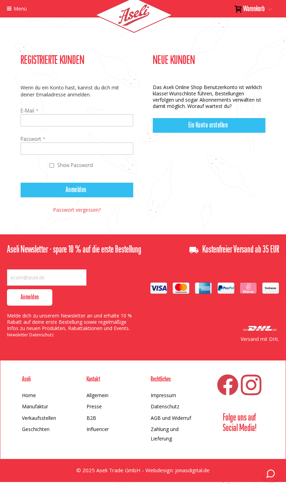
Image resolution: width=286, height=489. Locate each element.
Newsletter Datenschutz (30, 335)
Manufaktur (35, 406)
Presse (94, 406)
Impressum (163, 395)
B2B (91, 418)
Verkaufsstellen (39, 418)
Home (29, 395)
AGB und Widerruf (171, 418)
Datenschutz (165, 406)
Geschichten (36, 429)
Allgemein (97, 395)
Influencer (97, 429)
